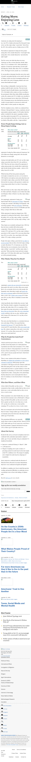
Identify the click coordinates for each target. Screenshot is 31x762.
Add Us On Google (11, 29)
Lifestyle (16, 497)
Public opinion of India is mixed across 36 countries (16, 639)
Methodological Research (8, 699)
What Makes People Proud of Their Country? (15, 550)
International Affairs (6, 664)
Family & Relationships (7, 682)
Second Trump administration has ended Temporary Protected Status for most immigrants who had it (16, 627)
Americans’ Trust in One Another (12, 590)
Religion (3, 674)
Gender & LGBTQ (5, 680)
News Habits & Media (7, 696)
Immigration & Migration (7, 667)
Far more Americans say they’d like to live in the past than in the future (14, 569)
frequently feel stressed (6, 325)
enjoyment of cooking (17, 201)
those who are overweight (7, 311)
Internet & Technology (7, 692)
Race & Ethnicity (5, 670)
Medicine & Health (23, 497)
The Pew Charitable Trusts (12, 744)
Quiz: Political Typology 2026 (12, 616)
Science (3, 689)
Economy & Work (5, 686)
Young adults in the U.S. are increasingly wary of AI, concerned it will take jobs (16, 634)
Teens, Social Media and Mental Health (13, 604)
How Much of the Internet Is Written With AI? (15, 621)
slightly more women (16, 295)
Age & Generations (6, 677)
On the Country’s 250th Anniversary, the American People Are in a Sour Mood (14, 529)
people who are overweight (14, 285)
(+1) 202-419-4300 (5, 656)
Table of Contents (6, 34)
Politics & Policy (5, 661)
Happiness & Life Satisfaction (7, 497)
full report (8, 478)
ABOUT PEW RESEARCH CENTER (8, 735)
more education (18, 205)
